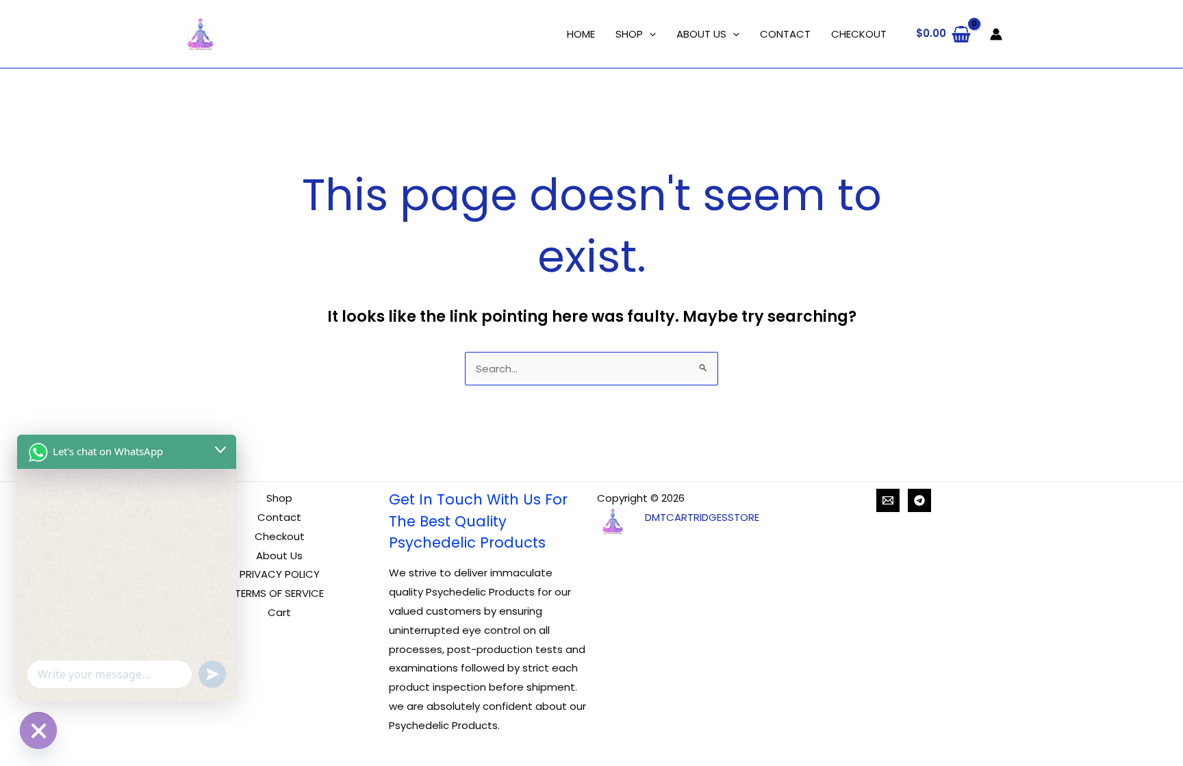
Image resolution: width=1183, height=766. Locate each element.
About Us (279, 555)
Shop (279, 498)
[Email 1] (888, 500)
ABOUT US (701, 34)
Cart (279, 612)
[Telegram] (919, 500)
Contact (279, 517)
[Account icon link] (996, 34)
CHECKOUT (859, 34)
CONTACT (785, 34)
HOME (581, 34)
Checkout (280, 536)
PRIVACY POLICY (280, 574)
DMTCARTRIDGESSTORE (702, 517)
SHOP (629, 34)
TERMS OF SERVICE (279, 593)
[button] (649, 34)
